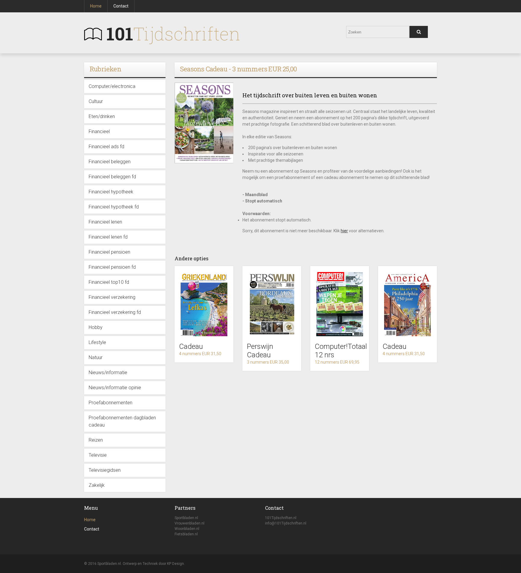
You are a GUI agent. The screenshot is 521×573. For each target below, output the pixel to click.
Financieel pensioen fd (112, 267)
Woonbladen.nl (187, 529)
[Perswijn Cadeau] (271, 304)
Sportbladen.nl (186, 518)
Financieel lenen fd (108, 237)
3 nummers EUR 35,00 (268, 362)
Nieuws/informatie (108, 372)
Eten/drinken (102, 116)
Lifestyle (97, 342)
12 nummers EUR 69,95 (337, 362)
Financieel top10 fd (109, 282)
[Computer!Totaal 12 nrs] (339, 304)
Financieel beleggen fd (112, 177)
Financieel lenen (105, 222)
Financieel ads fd (106, 146)
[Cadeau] (204, 304)
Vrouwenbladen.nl (189, 523)
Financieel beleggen (110, 161)
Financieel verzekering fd (115, 312)
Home (96, 6)
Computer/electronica (112, 86)
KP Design (175, 564)
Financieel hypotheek (111, 192)
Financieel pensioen (109, 252)
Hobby (96, 327)
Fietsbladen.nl (186, 534)
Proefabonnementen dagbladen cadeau (122, 421)
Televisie (98, 455)
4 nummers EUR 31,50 (200, 353)
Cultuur (96, 101)
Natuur (96, 357)
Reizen (96, 440)
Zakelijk (97, 485)
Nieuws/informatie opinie (115, 387)
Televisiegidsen (105, 470)
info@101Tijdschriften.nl (285, 523)
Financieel (99, 131)
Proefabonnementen (110, 402)
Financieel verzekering (112, 297)
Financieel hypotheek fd (114, 207)
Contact (120, 6)
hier (344, 230)
